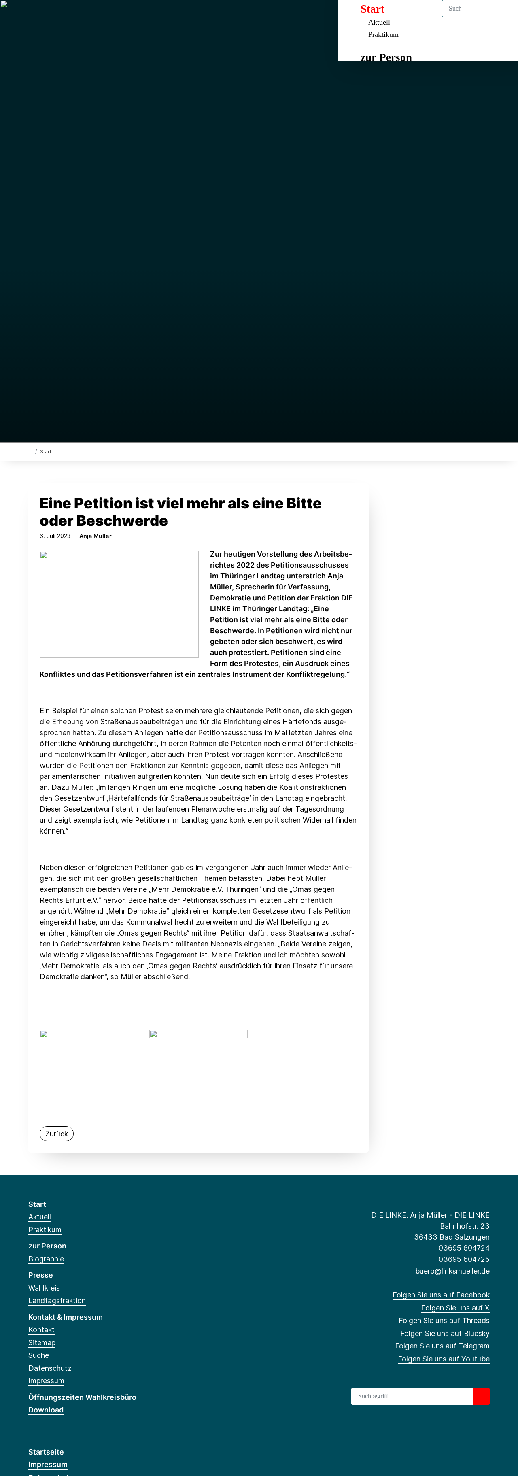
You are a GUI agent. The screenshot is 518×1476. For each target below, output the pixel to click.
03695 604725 (464, 1259)
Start (45, 452)
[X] (46, 17)
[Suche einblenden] (477, 16)
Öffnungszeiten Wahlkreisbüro (82, 1397)
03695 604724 (464, 1248)
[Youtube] (99, 17)
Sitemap (41, 1342)
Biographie (46, 1259)
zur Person (386, 57)
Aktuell (39, 1216)
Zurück (56, 1133)
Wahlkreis (44, 1288)
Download (46, 1410)
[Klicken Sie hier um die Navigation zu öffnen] (501, 16)
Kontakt (41, 1329)
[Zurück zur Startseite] (30, 451)
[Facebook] (32, 17)
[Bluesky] (72, 17)
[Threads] (59, 17)
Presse (40, 1275)
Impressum (46, 1380)
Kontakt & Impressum (65, 1317)
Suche (38, 1355)
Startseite (46, 1452)
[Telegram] (86, 17)
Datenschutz (50, 1368)
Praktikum (383, 34)
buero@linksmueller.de (452, 1271)
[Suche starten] (481, 1396)
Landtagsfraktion (57, 1300)
